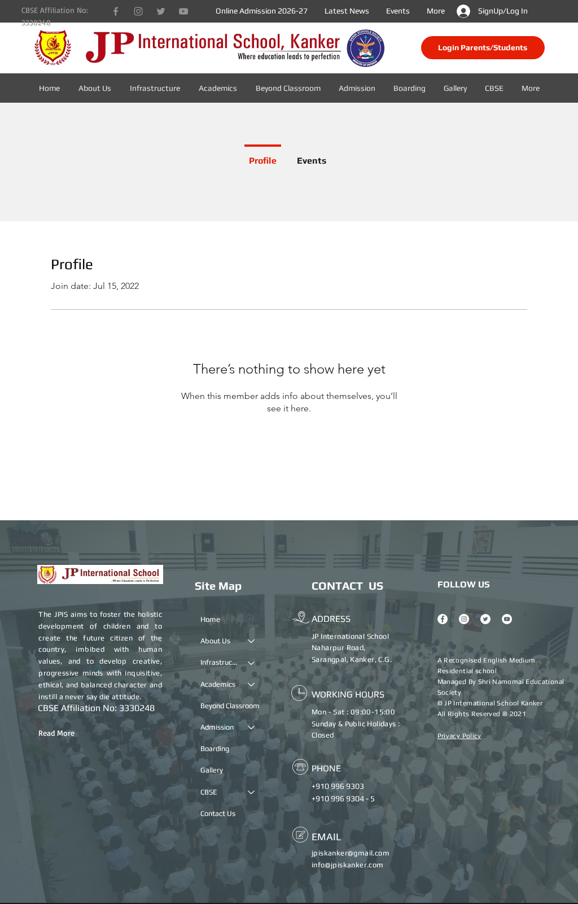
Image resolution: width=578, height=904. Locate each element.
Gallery (211, 770)
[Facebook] (115, 11)
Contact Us (217, 813)
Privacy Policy (459, 736)
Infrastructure (219, 662)
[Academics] (252, 684)
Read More (56, 733)
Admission (217, 727)
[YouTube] (183, 11)
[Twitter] (161, 11)
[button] (494, 88)
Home (210, 619)
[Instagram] (138, 11)
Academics (217, 684)
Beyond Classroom (230, 705)
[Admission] (252, 727)
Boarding (214, 748)
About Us (215, 641)
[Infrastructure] (252, 662)
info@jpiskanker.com (347, 865)
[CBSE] (252, 792)
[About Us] (252, 641)
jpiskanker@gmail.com (350, 853)
